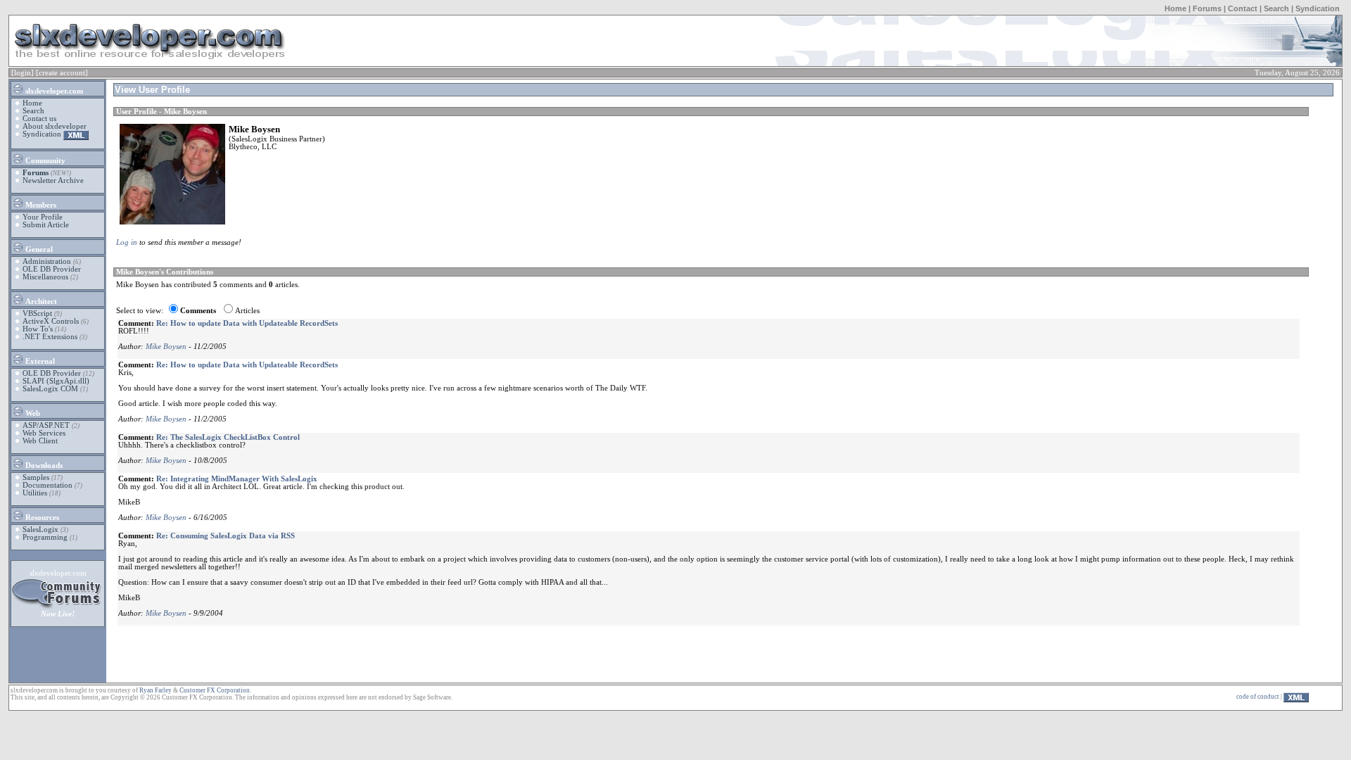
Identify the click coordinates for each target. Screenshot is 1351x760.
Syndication (1317, 8)
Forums (1207, 8)
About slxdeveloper (55, 126)
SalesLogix (40, 529)
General (38, 249)
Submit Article (46, 225)
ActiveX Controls (51, 321)
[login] (22, 73)
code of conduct (1257, 696)
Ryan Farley (155, 690)
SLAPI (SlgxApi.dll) (56, 381)
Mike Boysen (166, 346)
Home (1175, 8)
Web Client (40, 441)
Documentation (47, 485)
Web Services (44, 433)
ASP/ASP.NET (46, 425)
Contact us (39, 118)
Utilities (35, 493)
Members (39, 205)
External (39, 361)
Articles (247, 311)
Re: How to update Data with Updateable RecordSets (247, 323)
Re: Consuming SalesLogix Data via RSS (225, 536)
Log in (126, 242)
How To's (38, 329)
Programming (45, 537)
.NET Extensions (50, 337)
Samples (36, 477)
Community (44, 161)
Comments (198, 311)
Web (31, 413)
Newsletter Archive (53, 180)
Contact (1242, 8)
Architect (40, 301)
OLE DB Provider (52, 269)
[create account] (62, 73)
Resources (41, 517)
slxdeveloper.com (53, 91)
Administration (47, 261)
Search (1276, 8)
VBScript (37, 313)
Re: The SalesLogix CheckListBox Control (228, 437)
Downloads (43, 465)
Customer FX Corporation (214, 690)
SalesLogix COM (50, 389)
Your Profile (43, 217)
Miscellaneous (45, 277)
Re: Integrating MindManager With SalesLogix (236, 479)
